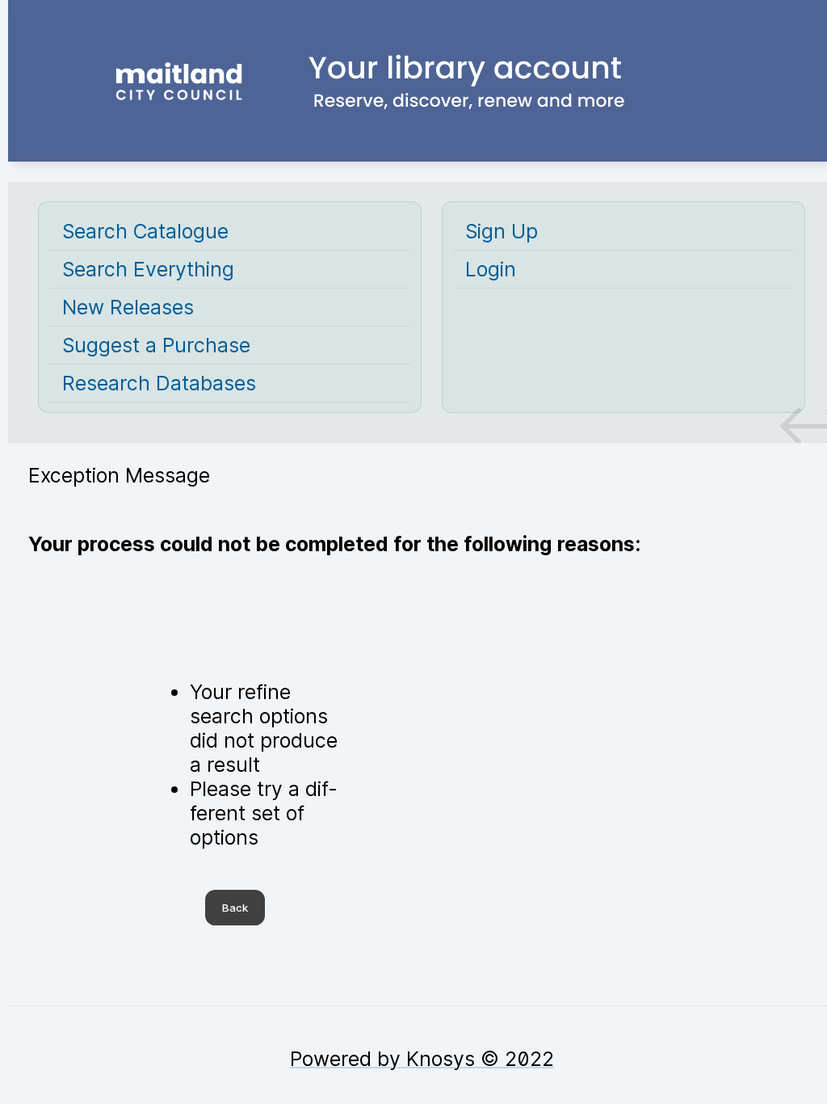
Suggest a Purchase (156, 345)
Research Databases (159, 383)
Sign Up (501, 231)
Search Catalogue (145, 231)
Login (490, 269)
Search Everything (148, 269)
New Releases (128, 307)
